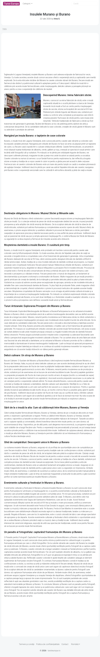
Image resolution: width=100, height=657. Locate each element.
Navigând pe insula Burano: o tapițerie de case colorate (34, 135)
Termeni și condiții (26, 644)
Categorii (27, 3)
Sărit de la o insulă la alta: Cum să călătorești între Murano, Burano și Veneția (46, 407)
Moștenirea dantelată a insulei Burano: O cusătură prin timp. (37, 244)
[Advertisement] (50, 53)
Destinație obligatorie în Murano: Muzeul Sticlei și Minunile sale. (39, 213)
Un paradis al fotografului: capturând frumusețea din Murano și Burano (43, 532)
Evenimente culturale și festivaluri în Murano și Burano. (34, 482)
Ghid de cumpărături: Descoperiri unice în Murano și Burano (36, 442)
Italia (4, 29)
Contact (64, 644)
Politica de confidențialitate (48, 644)
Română (75, 644)
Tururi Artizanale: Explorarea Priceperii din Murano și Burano (37, 306)
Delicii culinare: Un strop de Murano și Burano (29, 355)
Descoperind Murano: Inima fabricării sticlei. (67, 95)
